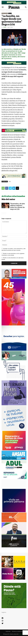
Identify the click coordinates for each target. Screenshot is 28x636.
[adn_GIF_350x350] (14, 430)
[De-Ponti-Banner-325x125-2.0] (14, 360)
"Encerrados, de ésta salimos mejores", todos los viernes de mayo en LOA (17, 206)
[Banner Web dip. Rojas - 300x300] (14, 547)
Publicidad (8, 631)
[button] (26, 7)
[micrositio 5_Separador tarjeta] (14, 176)
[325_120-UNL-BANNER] (14, 488)
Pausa (3, 11)
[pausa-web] (14, 521)
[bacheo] (14, 450)
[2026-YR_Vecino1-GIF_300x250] (14, 379)
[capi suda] (13, 325)
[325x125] (14, 278)
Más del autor (8, 199)
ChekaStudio (21, 634)
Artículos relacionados (13, 196)
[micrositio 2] (14, 63)
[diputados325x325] (14, 350)
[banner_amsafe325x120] (14, 459)
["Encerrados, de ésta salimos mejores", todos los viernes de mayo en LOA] (5, 205)
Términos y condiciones (17, 631)
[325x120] (14, 478)
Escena (10, 13)
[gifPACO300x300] (14, 511)
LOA (9, 181)
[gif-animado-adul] (14, 469)
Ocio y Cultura (9, 11)
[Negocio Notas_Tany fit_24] (14, 130)
